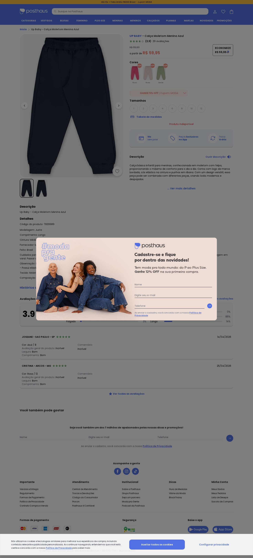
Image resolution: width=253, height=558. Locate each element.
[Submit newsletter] (209, 305)
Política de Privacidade (59, 547)
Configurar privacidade (214, 544)
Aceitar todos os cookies (157, 544)
